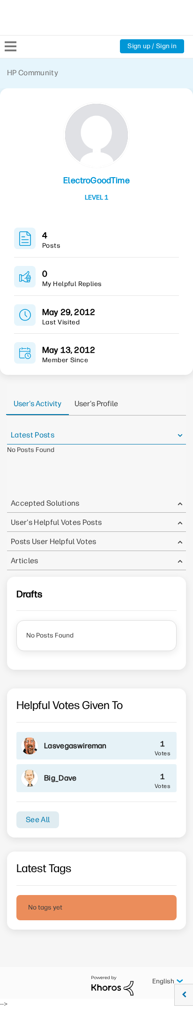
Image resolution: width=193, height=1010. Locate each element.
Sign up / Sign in (152, 46)
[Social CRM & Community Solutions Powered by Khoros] (112, 985)
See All (38, 819)
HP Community (32, 72)
